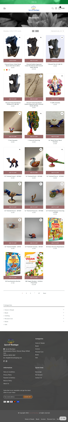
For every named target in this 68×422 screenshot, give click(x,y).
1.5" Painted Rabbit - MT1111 (13, 246)
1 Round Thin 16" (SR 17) (55, 64)
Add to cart (34, 60)
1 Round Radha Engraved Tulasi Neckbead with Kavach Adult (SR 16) (34, 66)
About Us (6, 383)
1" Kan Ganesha (12, 140)
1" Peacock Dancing (34, 140)
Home (30, 22)
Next (44, 293)
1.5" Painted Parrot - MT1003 (55, 176)
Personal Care (9, 318)
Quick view (19, 37)
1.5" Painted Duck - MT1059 (34, 176)
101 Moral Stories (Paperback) (55, 246)
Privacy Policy (7, 375)
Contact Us (38, 377)
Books (6, 321)
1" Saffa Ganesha (55, 102)
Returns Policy (7, 380)
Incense (37, 349)
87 (39, 293)
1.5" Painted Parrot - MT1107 (12, 210)
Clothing (7, 315)
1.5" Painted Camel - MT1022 (12, 176)
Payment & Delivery (9, 377)
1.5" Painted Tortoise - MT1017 (34, 246)
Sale (6, 324)
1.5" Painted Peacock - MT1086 (34, 210)
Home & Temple (9, 310)
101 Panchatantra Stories (12, 281)
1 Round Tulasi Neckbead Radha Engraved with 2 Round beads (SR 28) (34, 104)
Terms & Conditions (9, 372)
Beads (6, 313)
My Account (38, 375)
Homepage (38, 372)
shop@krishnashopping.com (14, 357)
